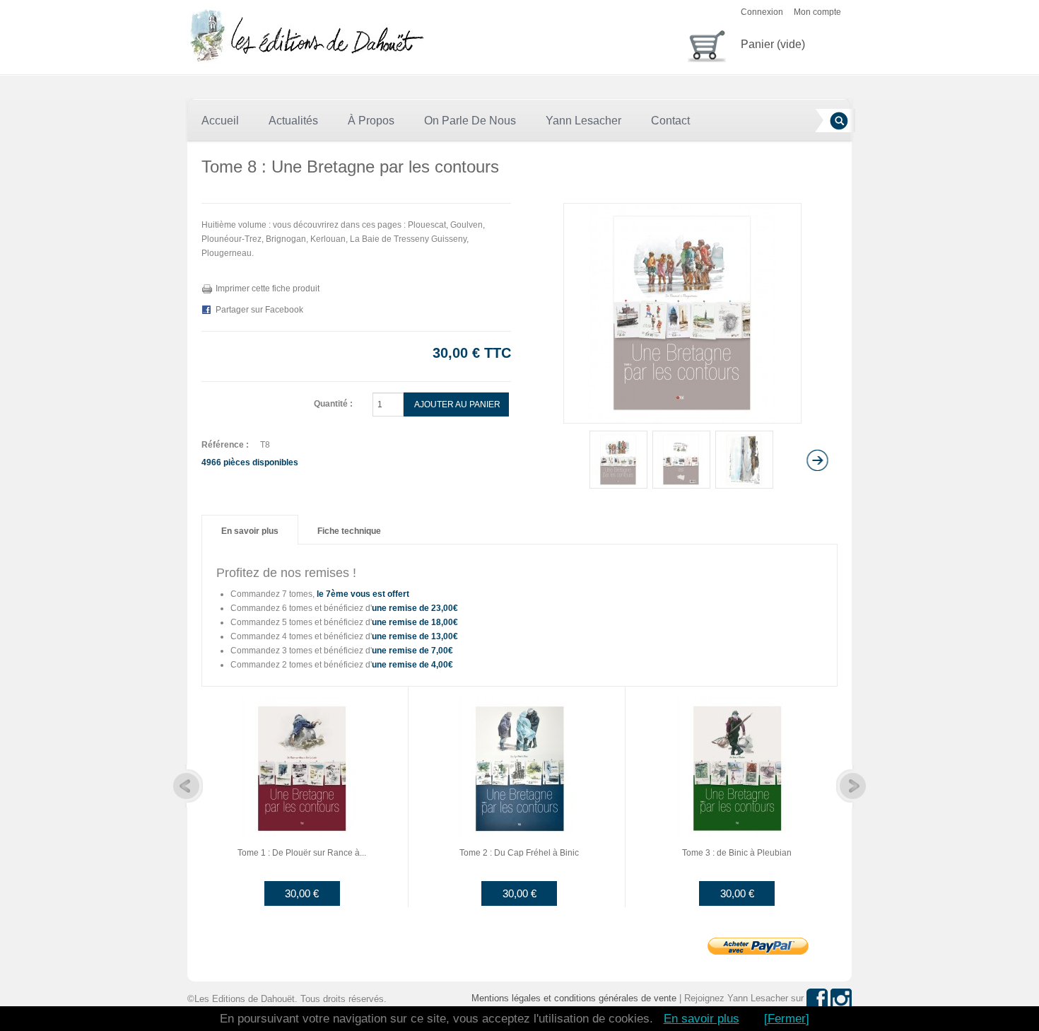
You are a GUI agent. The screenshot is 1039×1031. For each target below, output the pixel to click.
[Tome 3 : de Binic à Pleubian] (737, 767)
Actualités (293, 121)
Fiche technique (349, 531)
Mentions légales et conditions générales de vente (573, 998)
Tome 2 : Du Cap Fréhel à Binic (519, 853)
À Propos (371, 121)
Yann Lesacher (583, 121)
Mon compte (817, 12)
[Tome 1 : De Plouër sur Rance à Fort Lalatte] (301, 767)
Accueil (220, 121)
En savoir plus (249, 531)
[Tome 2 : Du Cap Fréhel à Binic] (519, 767)
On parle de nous (470, 121)
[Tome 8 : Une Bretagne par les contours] (618, 460)
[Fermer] (786, 1018)
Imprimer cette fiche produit (267, 288)
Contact (670, 121)
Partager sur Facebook (259, 310)
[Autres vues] (539, 460)
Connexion (762, 12)
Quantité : (333, 404)
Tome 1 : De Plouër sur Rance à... (301, 853)
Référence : (225, 445)
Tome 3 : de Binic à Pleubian (737, 853)
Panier (773, 44)
